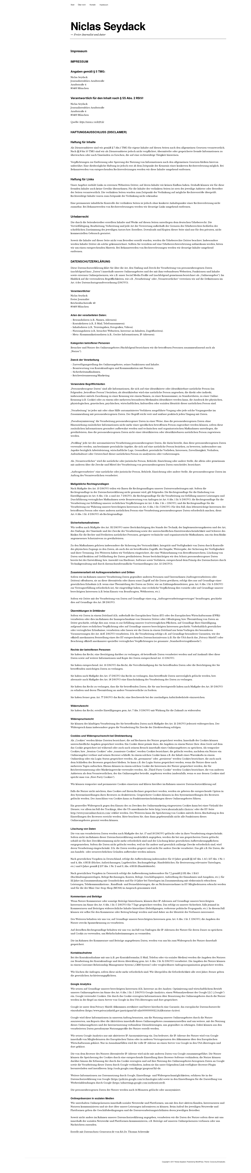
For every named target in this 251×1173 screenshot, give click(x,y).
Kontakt (93, 4)
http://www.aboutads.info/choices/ (174, 809)
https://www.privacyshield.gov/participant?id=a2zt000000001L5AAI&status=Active (132, 1010)
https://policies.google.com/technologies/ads (137, 1079)
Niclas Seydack (108, 26)
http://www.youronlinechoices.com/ (91, 813)
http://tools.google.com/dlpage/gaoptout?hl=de (134, 1068)
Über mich (82, 4)
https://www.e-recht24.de (92, 122)
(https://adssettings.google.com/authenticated (138, 1082)
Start (72, 4)
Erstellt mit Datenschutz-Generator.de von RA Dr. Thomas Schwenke (110, 1131)
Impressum (104, 4)
